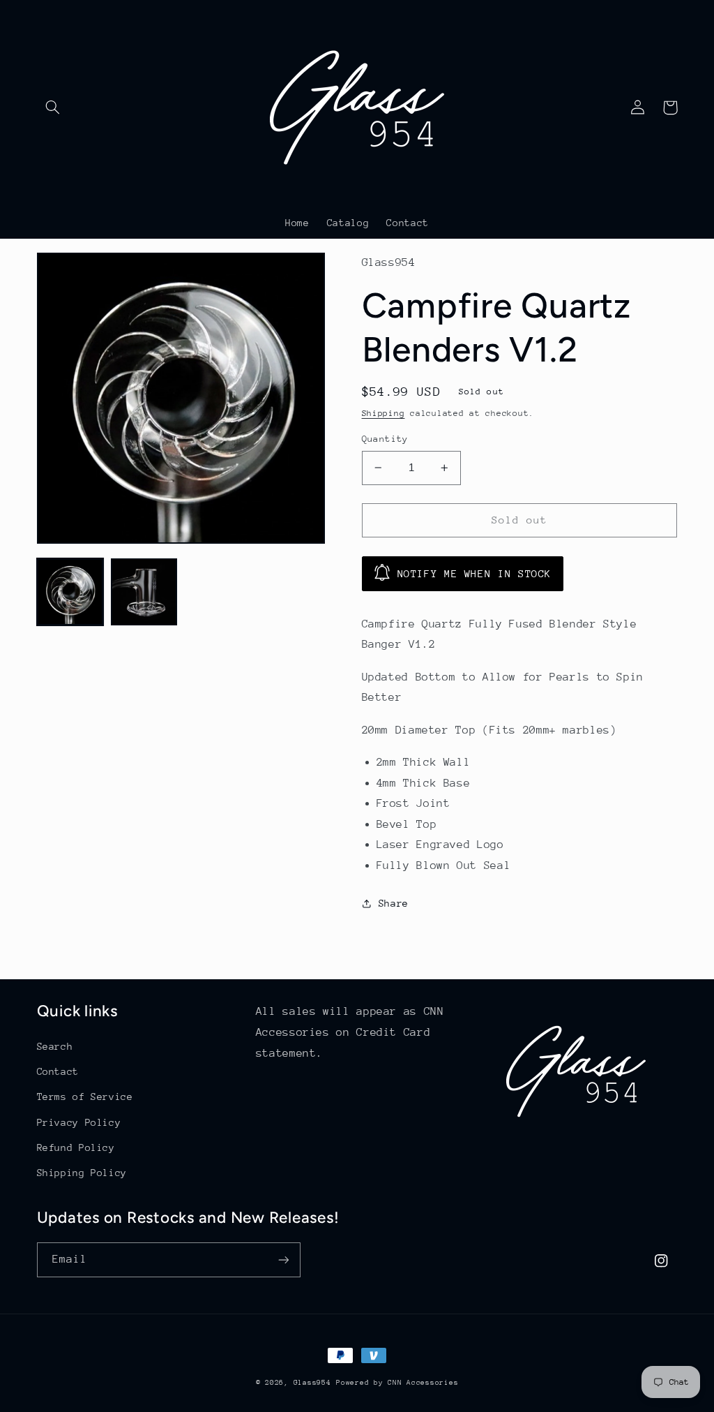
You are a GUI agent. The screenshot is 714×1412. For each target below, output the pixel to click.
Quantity (385, 438)
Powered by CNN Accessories (397, 1382)
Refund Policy (76, 1147)
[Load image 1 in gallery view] (70, 591)
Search (55, 1046)
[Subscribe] (283, 1259)
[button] (53, 107)
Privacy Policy (79, 1122)
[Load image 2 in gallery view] (144, 591)
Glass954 (312, 1382)
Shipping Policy (82, 1172)
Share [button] (394, 903)
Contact (58, 1071)
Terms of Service (85, 1096)
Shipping (383, 413)
